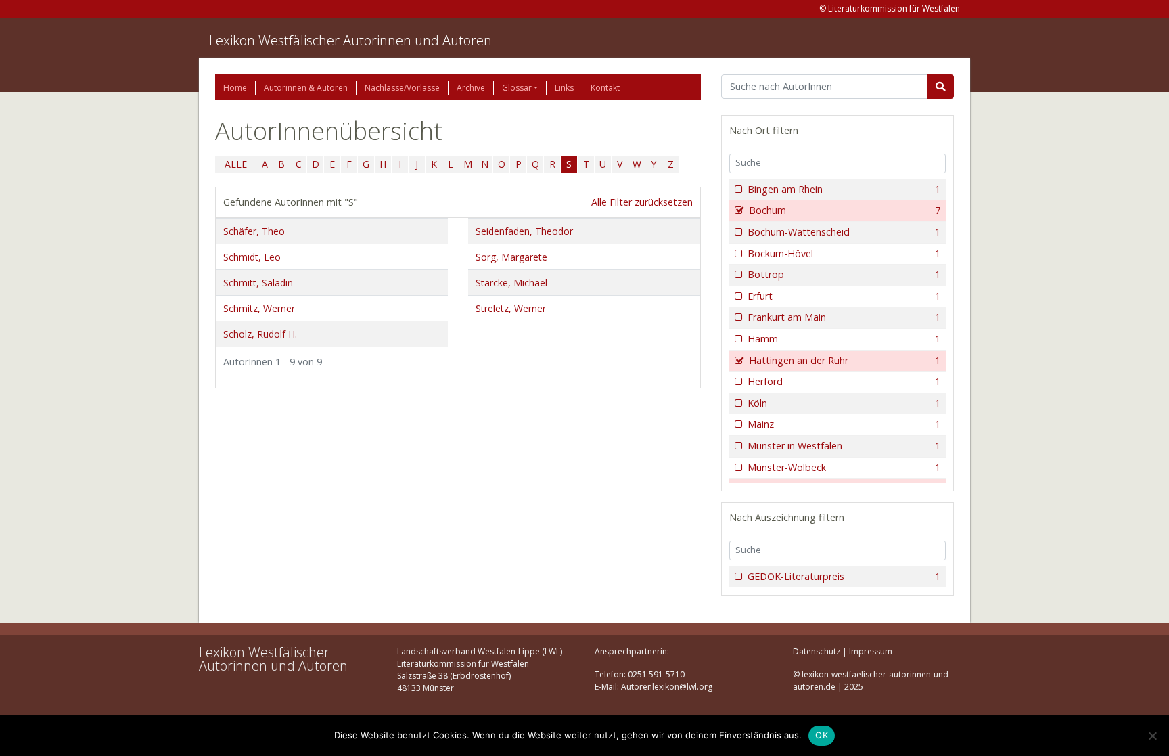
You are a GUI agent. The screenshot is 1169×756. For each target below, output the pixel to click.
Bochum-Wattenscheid (844, 231)
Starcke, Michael (511, 282)
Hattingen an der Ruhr (844, 360)
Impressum (870, 651)
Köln (844, 403)
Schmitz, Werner (259, 308)
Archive (471, 87)
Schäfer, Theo (254, 231)
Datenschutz (816, 651)
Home (235, 87)
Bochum (844, 210)
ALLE (236, 164)
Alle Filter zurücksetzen (642, 202)
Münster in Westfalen (844, 445)
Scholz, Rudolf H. (260, 334)
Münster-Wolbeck (844, 467)
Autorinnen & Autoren (306, 87)
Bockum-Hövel (844, 253)
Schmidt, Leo (252, 256)
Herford (844, 381)
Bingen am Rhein (844, 189)
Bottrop (844, 274)
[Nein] (1152, 735)
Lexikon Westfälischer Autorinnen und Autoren (350, 40)
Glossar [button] (517, 87)
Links (564, 87)
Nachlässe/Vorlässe (402, 87)
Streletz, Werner (511, 308)
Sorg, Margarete (511, 256)
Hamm (844, 338)
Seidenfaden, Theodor (524, 231)
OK (821, 735)
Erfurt (844, 296)
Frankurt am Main (844, 317)
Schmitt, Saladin (258, 282)
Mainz (844, 424)
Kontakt (605, 87)
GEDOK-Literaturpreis (844, 576)
